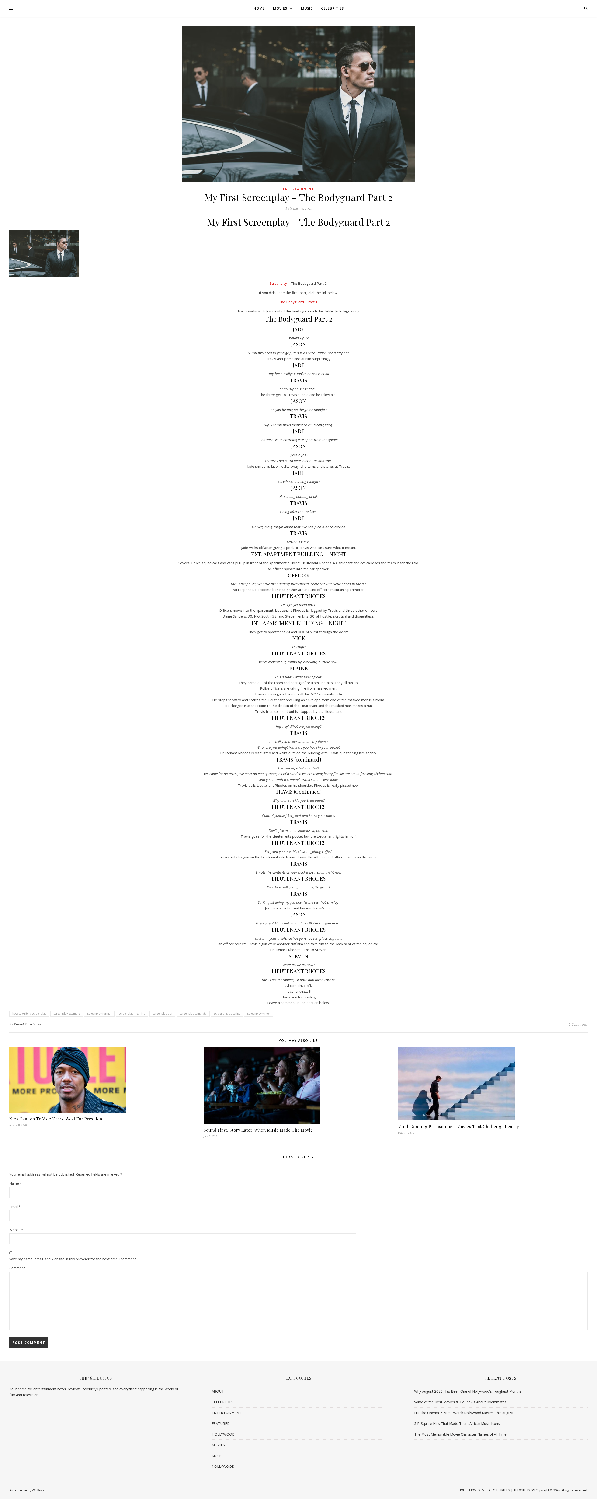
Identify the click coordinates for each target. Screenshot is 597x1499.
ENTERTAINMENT (298, 189)
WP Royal (38, 1490)
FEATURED (221, 1423)
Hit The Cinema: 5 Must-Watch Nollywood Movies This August (464, 1412)
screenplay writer (258, 1013)
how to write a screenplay (29, 1013)
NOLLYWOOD (223, 1466)
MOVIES (280, 8)
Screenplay (278, 283)
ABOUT (218, 1391)
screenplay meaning (132, 1013)
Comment (17, 1268)
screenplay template (193, 1013)
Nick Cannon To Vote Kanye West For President (56, 1119)
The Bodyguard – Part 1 (298, 301)
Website (16, 1229)
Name (15, 1183)
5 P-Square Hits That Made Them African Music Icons (457, 1423)
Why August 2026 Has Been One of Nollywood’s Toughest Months (467, 1391)
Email (15, 1206)
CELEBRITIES (332, 8)
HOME (259, 8)
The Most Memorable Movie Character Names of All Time (460, 1434)
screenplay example (66, 1013)
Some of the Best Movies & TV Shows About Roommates (460, 1402)
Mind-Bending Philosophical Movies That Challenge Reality (458, 1126)
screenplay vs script (227, 1013)
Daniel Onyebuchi (27, 1024)
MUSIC (307, 8)
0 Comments (578, 1024)
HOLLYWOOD (223, 1434)
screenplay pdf (162, 1013)
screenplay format (99, 1013)
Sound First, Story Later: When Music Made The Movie (258, 1130)
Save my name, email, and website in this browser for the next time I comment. (73, 1259)
